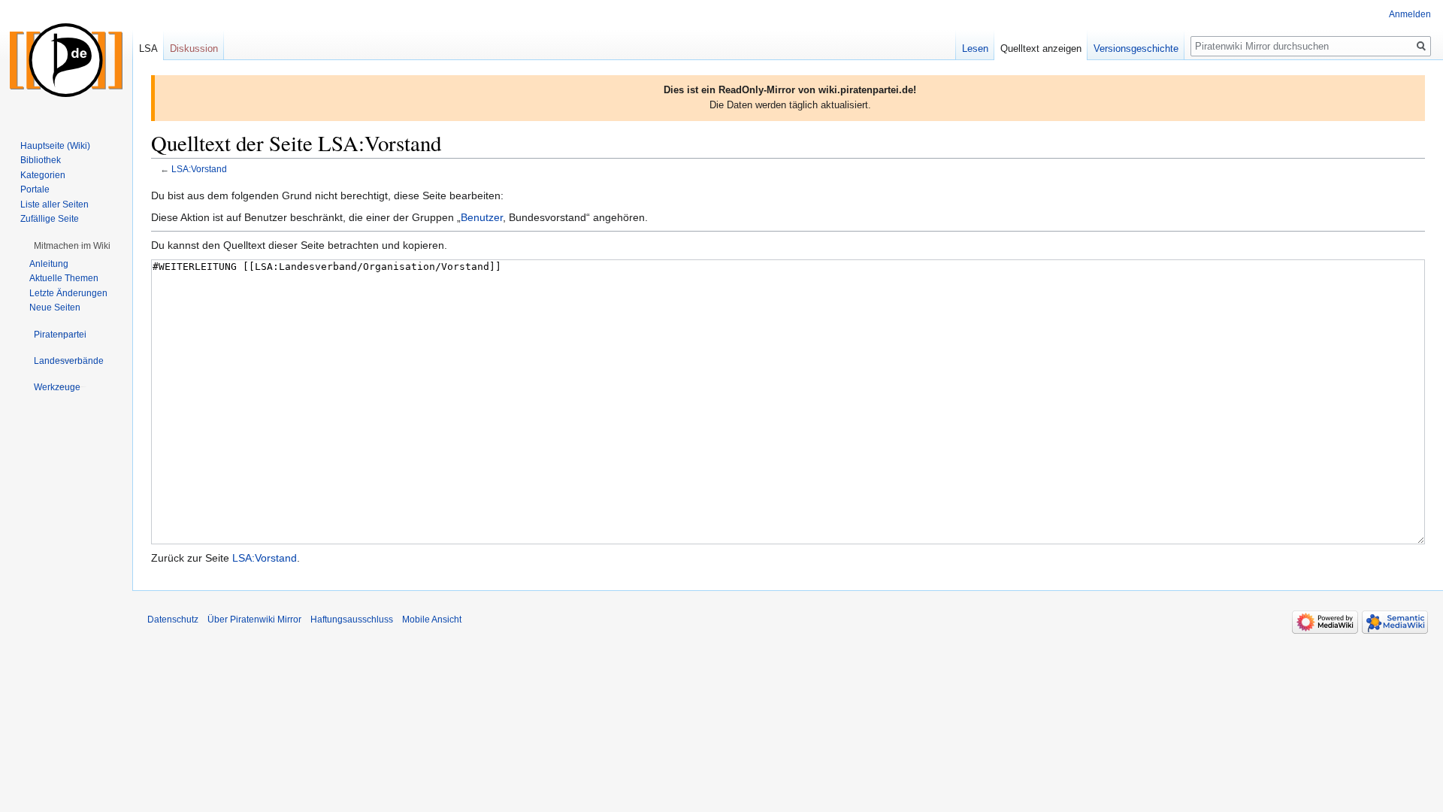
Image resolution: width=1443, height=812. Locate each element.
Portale (35, 189)
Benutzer (482, 217)
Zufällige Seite (49, 219)
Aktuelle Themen (63, 278)
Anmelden (1410, 14)
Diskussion (194, 48)
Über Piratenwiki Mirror (254, 619)
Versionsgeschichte (1136, 48)
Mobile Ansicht (431, 619)
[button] (72, 246)
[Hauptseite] (66, 60)
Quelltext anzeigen (1040, 48)
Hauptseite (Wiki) (55, 146)
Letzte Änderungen (68, 293)
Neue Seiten (54, 307)
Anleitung (48, 264)
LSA (148, 48)
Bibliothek (40, 160)
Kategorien (42, 175)
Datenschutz (172, 619)
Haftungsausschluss (351, 619)
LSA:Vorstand (199, 169)
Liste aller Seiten (54, 204)
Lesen (975, 48)
